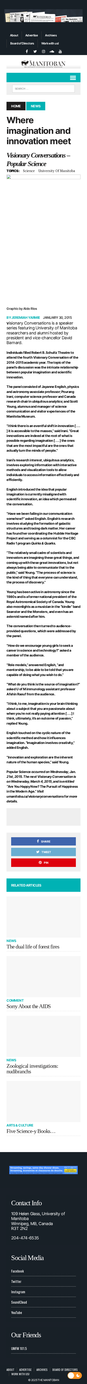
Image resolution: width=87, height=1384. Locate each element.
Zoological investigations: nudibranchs (32, 1068)
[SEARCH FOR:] (43, 88)
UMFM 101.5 (19, 1348)
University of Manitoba (56, 170)
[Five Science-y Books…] (43, 1101)
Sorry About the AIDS (28, 1006)
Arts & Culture (19, 1125)
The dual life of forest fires (32, 947)
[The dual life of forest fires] (43, 917)
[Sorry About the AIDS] (43, 976)
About (14, 35)
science (29, 170)
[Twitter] (35, 51)
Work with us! (50, 43)
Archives (51, 35)
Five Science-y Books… (30, 1131)
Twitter (16, 1281)
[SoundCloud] (52, 51)
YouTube (16, 1312)
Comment (15, 1000)
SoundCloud (19, 1302)
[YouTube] (60, 51)
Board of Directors (22, 43)
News (11, 941)
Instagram (18, 1291)
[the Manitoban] (43, 64)
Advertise (31, 35)
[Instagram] (43, 51)
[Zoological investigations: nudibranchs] (43, 1036)
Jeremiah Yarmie (25, 317)
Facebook (17, 1270)
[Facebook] (27, 51)
